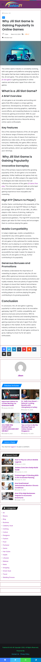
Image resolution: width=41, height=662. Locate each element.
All (10, 13)
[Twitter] (9, 349)
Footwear (6, 545)
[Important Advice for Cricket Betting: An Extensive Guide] (11, 394)
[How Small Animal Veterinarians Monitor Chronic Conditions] (7, 486)
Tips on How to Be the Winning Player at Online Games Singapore (29, 428)
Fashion (5, 538)
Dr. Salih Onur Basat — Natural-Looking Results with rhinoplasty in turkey (29, 404)
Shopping (6, 567)
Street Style (7, 571)
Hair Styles (6, 551)
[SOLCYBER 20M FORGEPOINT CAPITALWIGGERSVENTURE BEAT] (11, 418)
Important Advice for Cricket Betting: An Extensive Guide (10, 403)
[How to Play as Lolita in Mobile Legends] (7, 462)
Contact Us (15, 654)
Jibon (6, 34)
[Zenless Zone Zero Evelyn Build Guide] (7, 470)
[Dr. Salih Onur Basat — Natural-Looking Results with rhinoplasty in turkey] (30, 394)
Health (5, 555)
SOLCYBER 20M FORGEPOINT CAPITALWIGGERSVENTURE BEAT (10, 428)
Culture (5, 532)
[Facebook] (4, 349)
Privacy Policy (24, 654)
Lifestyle (6, 558)
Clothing (6, 529)
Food (4, 542)
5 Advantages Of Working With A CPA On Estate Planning (26, 476)
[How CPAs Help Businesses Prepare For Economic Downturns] (7, 496)
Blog (4, 519)
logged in (13, 447)
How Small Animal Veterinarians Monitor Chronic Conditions (26, 485)
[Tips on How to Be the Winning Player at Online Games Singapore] (30, 418)
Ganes (5, 548)
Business (6, 522)
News (5, 564)
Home (5, 13)
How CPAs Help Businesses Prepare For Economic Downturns (25, 495)
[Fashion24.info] (13, 4)
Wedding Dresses (9, 577)
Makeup (5, 561)
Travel (5, 574)
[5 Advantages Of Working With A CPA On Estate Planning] (7, 477)
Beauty (5, 516)
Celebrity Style (8, 525)
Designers (6, 535)
